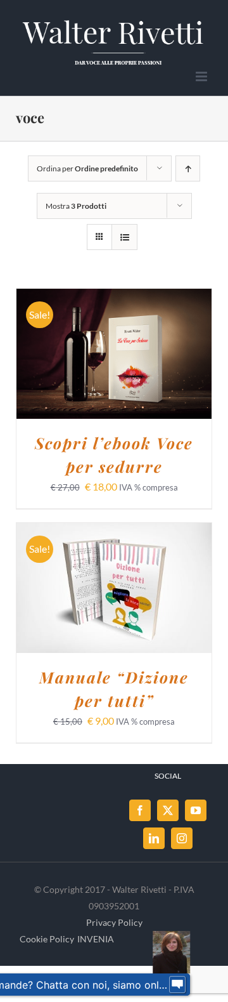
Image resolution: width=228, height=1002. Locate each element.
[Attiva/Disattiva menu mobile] (202, 76)
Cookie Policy (47, 938)
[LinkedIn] (154, 838)
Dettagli (114, 362)
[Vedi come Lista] (124, 237)
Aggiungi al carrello (105, 349)
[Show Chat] (177, 985)
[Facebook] (140, 810)
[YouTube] (195, 810)
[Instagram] (182, 838)
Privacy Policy (114, 922)
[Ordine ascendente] (187, 168)
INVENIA (95, 938)
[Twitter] (168, 810)
